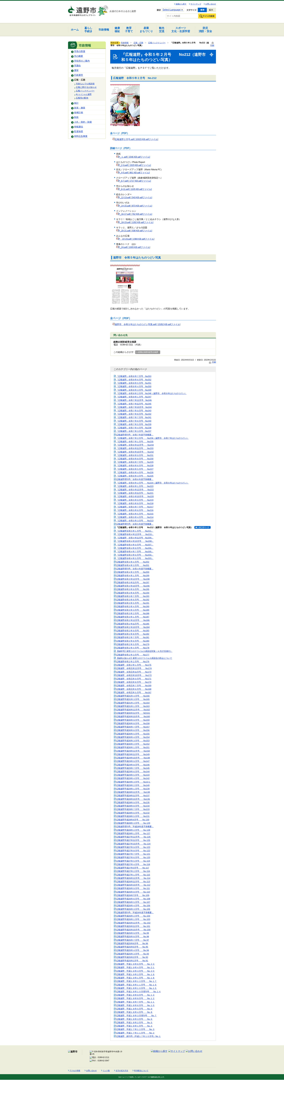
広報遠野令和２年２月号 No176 (132, 661)
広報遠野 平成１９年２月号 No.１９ (135, 974)
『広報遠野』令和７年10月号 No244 (134, 407)
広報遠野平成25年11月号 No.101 (133, 926)
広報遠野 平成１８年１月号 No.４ (134, 1026)
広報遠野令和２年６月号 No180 (132, 641)
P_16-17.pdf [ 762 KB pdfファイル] (135, 214)
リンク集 (106, 1071)
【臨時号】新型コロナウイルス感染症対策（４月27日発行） (144, 651)
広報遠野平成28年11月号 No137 (133, 795)
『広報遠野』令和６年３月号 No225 (134, 476)
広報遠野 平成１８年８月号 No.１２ (135, 998)
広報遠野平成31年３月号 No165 (133, 699)
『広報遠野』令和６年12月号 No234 (135, 445)
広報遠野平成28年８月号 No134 (133, 806)
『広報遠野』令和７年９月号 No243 (133, 410)
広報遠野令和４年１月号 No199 (132, 575)
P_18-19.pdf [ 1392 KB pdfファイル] (135, 222)
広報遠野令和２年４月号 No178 (132, 648)
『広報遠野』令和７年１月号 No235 (134, 441)
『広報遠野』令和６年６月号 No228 (134, 465)
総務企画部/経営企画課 (148, 352)
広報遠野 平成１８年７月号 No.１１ (135, 1002)
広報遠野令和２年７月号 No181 (132, 637)
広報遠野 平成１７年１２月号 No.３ (135, 1029)
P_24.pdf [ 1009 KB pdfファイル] (134, 247)
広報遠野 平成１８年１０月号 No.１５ (136, 988)
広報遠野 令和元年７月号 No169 (133, 685)
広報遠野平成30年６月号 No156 (133, 730)
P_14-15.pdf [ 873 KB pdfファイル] (135, 206)
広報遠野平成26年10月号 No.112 (133, 885)
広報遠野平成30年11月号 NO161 (133, 713)
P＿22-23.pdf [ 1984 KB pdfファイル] (136, 239)
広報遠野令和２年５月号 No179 (132, 644)
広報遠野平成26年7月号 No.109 (132, 895)
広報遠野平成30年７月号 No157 (133, 727)
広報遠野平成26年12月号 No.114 (133, 878)
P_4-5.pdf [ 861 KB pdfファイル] (134, 172)
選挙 (76, 70)
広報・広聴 (79, 80)
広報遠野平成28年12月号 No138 (133, 792)
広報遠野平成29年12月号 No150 (133, 751)
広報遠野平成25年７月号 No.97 (132, 940)
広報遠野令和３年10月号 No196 (133, 586)
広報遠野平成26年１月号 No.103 (133, 919)
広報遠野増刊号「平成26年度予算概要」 (135, 912)
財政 (76, 117)
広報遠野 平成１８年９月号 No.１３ (135, 995)
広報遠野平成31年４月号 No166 (133, 696)
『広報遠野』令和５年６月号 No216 (134, 510)
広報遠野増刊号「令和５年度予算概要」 (134, 524)
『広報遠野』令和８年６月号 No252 (133, 379)
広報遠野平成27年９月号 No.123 (133, 847)
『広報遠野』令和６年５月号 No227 (134, 469)
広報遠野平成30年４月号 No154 (133, 737)
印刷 (214, 362)
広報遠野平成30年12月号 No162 (133, 709)
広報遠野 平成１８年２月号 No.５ (134, 1022)
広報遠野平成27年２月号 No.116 (133, 871)
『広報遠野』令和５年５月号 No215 (134, 514)
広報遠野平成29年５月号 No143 (133, 775)
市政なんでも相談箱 (85, 83)
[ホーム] (82, 9)
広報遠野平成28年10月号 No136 (133, 799)
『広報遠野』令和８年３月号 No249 (133, 390)
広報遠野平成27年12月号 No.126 (133, 837)
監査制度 (78, 131)
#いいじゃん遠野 (84, 94)
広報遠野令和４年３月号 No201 (132, 565)
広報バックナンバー (85, 91)
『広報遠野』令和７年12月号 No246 (134, 400)
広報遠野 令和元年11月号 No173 (133, 672)
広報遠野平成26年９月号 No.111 (133, 888)
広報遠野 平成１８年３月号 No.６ (134, 1019)
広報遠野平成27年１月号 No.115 (133, 875)
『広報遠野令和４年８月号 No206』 (134, 548)
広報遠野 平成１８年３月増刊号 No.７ (136, 1015)
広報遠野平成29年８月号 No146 (133, 765)
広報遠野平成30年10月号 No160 (133, 716)
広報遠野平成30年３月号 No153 (133, 740)
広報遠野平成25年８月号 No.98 (132, 936)
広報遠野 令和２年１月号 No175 (133, 665)
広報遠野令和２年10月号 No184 (133, 627)
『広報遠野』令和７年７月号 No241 (133, 417)
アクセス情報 (75, 1071)
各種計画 (78, 112)
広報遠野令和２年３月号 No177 (132, 655)
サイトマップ (196, 4)
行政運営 (78, 75)
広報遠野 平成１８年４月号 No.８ (134, 1012)
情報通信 (78, 127)
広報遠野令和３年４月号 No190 (132, 606)
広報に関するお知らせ (86, 87)
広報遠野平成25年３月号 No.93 (132, 954)
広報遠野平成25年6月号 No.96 (132, 943)
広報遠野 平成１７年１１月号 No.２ (135, 1033)
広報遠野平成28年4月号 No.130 (132, 819)
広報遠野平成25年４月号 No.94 (132, 950)
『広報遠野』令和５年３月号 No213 (134, 520)
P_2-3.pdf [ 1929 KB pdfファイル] (134, 165)
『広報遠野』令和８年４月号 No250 (133, 386)
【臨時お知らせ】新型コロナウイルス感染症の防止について (144, 658)
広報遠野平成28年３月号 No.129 (133, 823)
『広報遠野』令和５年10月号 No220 (135, 496)
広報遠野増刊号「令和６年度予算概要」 (134, 479)
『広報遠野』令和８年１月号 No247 (133, 397)
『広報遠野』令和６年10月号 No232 (135, 452)
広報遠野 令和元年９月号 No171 (133, 679)
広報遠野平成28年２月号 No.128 (133, 830)
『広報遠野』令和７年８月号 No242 (133, 414)
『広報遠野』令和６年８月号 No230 (134, 458)
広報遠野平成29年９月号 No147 (133, 761)
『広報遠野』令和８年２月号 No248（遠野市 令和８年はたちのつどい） (151, 393)
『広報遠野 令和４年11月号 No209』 (134, 538)
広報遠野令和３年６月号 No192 (132, 599)
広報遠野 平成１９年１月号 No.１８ (135, 978)
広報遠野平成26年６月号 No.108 (133, 899)
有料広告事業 (80, 136)
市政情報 (125, 43)
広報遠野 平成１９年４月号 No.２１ (135, 967)
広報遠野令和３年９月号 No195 (132, 589)
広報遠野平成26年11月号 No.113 (133, 881)
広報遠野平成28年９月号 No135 (133, 802)
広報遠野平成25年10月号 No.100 (133, 929)
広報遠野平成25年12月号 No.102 (133, 923)
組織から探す (181, 4)
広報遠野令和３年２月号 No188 (132, 613)
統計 (76, 103)
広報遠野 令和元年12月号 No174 (134, 668)
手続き (88, 29)
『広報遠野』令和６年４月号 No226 (134, 472)
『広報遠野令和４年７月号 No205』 (134, 551)
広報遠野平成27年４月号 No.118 (133, 864)
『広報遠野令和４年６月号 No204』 (134, 555)
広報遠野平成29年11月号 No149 (133, 754)
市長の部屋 (79, 51)
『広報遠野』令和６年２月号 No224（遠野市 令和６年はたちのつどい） (152, 483)
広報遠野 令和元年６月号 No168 (133, 689)
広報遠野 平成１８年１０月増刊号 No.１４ (138, 991)
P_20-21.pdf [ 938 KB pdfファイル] (135, 230)
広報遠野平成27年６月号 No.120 (133, 857)
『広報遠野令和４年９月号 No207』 (134, 545)
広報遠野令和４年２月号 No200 (132, 572)
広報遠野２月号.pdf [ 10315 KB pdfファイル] (136, 139)
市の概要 (78, 56)
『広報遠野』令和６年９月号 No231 (134, 455)
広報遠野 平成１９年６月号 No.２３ (135, 964)
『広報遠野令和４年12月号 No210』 (135, 534)
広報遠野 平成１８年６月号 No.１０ (135, 1005)
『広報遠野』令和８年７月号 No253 (133, 376)
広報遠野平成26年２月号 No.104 (133, 916)
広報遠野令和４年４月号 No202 (132, 562)
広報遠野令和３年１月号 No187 (132, 617)
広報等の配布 (82, 98)
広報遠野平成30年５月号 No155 (133, 734)
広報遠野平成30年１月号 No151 (133, 747)
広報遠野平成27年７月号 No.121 (133, 854)
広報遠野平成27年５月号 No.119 (133, 861)
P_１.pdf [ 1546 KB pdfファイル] (134, 157)
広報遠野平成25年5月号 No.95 (132, 947)
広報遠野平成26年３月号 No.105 (133, 909)
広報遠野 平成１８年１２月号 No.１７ (136, 981)
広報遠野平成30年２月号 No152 (133, 744)
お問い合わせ (210, 4)
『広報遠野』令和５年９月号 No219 (134, 500)
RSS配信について (141, 1071)
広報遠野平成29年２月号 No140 (133, 785)
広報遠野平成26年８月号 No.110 (133, 892)
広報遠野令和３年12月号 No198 (133, 579)
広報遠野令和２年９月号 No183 (132, 630)
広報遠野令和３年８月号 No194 (132, 593)
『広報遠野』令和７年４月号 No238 (133, 428)
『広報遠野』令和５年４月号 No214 (134, 517)
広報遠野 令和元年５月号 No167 (133, 692)
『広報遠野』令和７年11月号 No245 (133, 404)
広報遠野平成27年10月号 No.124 (133, 844)
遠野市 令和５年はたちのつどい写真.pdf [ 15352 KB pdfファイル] (147, 324)
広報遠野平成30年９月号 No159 (133, 720)
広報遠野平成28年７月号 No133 (133, 809)
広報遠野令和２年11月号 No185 (132, 624)
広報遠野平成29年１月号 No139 (133, 789)
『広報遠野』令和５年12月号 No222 (135, 489)
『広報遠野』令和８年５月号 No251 (133, 383)
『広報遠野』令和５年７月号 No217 (134, 507)
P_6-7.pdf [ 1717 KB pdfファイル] (134, 181)
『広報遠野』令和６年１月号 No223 (134, 486)
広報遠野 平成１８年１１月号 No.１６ (136, 985)
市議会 (77, 65)
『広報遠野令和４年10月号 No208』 (135, 541)
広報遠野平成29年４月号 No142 (133, 778)
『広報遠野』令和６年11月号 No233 (134, 448)
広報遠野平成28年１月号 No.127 (133, 833)
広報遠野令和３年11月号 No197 (132, 582)
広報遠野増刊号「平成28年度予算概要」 (135, 826)
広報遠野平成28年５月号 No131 (133, 816)
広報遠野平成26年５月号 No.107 (133, 902)
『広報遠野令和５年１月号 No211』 (134, 531)
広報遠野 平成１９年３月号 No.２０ (135, 971)
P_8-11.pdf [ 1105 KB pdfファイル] (135, 189)
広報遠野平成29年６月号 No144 (133, 771)
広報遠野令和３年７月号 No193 (132, 596)
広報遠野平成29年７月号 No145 (133, 768)
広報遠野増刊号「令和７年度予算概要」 (134, 435)
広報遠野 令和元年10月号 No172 (134, 675)
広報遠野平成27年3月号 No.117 (132, 868)
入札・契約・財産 (83, 122)
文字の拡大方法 (122, 1071)
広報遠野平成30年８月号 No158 (133, 723)
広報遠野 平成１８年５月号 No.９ (134, 1009)
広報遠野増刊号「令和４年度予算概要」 (134, 569)
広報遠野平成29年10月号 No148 (133, 758)
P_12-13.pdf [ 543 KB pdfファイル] (135, 197)
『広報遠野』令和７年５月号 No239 (133, 424)
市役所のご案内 (82, 61)
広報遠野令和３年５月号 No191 (132, 603)
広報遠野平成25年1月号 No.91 (132, 960)
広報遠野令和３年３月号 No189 (132, 610)
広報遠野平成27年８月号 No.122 (133, 850)
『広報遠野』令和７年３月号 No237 (133, 431)
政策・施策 (79, 108)
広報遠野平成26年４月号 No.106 (133, 905)
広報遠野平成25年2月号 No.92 (132, 957)
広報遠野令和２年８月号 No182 (132, 634)
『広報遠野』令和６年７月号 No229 (134, 462)
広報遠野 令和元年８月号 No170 (133, 682)
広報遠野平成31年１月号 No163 (133, 706)
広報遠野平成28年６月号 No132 (133, 813)
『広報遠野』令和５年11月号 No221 (134, 493)
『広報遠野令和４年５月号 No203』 (134, 558)
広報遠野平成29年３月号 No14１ (133, 782)
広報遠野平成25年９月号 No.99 (132, 933)
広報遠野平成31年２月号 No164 (133, 703)
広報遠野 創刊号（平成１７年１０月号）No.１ (138, 1036)
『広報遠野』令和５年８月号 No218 (134, 503)
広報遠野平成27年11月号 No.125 (133, 840)
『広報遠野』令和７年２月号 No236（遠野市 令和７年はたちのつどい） (152, 438)
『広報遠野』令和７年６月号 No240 (133, 421)
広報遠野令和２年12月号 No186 (133, 620)
